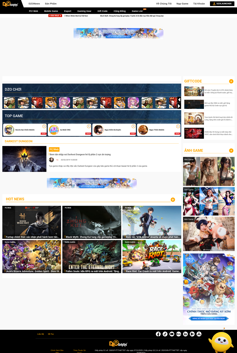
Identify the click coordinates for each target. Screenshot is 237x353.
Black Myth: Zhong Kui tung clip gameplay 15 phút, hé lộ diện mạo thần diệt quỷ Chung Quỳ (91, 237)
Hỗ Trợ (51, 334)
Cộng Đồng (120, 11)
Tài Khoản (199, 3)
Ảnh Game (193, 150)
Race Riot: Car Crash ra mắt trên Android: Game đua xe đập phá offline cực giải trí (152, 271)
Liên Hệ (40, 334)
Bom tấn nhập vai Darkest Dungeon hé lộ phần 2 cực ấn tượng (80, 154)
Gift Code (103, 11)
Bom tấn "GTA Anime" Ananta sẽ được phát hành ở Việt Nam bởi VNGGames (133, 16)
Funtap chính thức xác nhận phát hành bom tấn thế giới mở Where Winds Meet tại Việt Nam (31, 237)
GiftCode (193, 81)
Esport (67, 11)
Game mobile (10, 242)
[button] (179, 106)
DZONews (34, 3)
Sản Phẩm (51, 3)
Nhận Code (218, 91)
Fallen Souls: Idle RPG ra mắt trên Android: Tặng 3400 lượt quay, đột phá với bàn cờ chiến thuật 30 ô (93, 271)
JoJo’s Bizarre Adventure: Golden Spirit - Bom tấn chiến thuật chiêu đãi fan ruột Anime (33, 271)
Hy (57, 160)
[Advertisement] (118, 59)
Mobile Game (51, 11)
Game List (137, 11)
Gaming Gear (84, 11)
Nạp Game (182, 3)
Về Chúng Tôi (164, 3)
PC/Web (8, 208)
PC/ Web (33, 11)
